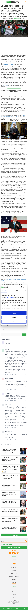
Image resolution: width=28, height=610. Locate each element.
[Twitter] (13, 553)
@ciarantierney (16, 18)
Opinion (14, 594)
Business (14, 591)
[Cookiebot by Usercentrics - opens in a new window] (21, 287)
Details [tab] (10, 290)
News (14, 589)
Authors (14, 559)
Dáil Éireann (5, 85)
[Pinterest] (17, 553)
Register (14, 579)
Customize (13, 317)
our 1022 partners (9, 297)
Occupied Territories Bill (8, 64)
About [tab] (24, 290)
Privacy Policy (14, 573)
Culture (14, 597)
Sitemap (14, 582)
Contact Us (14, 567)
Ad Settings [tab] (17, 290)
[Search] (25, 2)
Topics (14, 562)
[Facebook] (10, 553)
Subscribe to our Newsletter (14, 547)
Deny (14, 321)
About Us (14, 565)
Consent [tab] (4, 290)
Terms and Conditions (14, 576)
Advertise (14, 570)
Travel (14, 600)
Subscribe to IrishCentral (14, 93)
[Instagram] (15, 553)
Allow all (14, 313)
